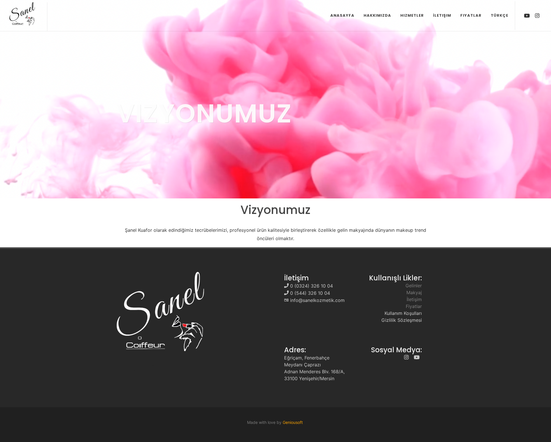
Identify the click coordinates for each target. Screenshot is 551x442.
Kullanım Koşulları (403, 313)
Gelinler (414, 285)
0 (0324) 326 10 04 (311, 286)
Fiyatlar (414, 306)
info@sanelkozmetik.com (317, 300)
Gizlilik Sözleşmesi (401, 320)
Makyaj (414, 292)
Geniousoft (293, 422)
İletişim (414, 299)
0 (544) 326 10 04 (310, 293)
